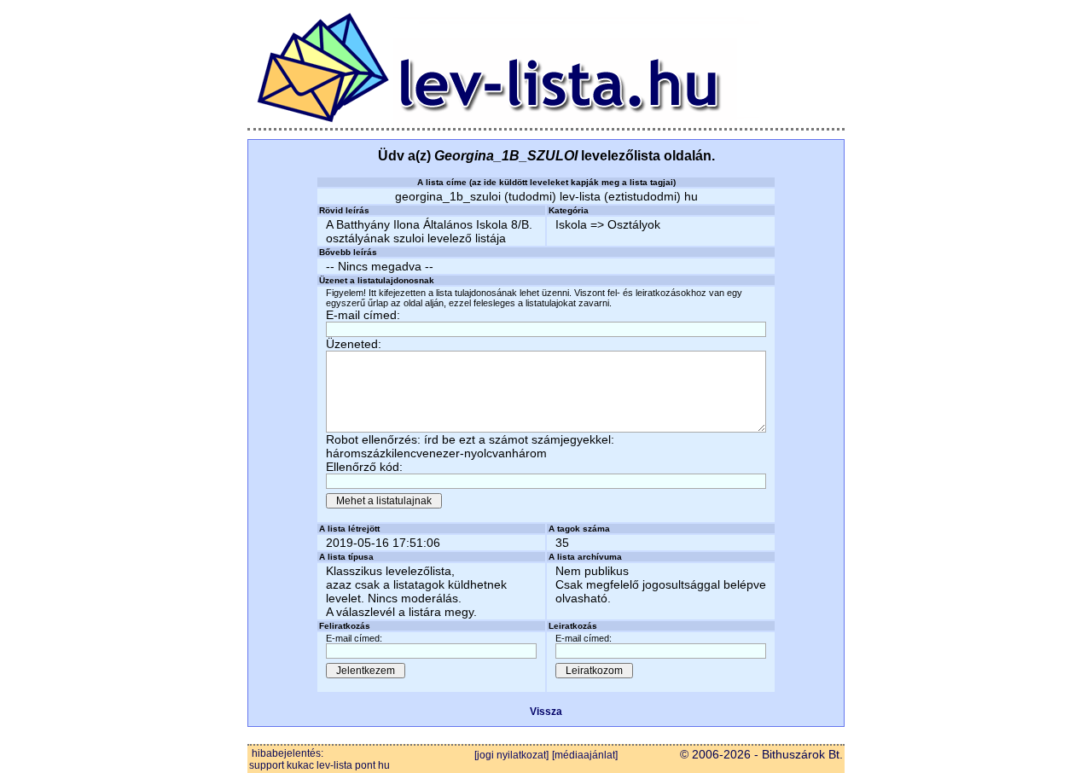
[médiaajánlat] (585, 755)
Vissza (546, 712)
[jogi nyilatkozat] (511, 755)
